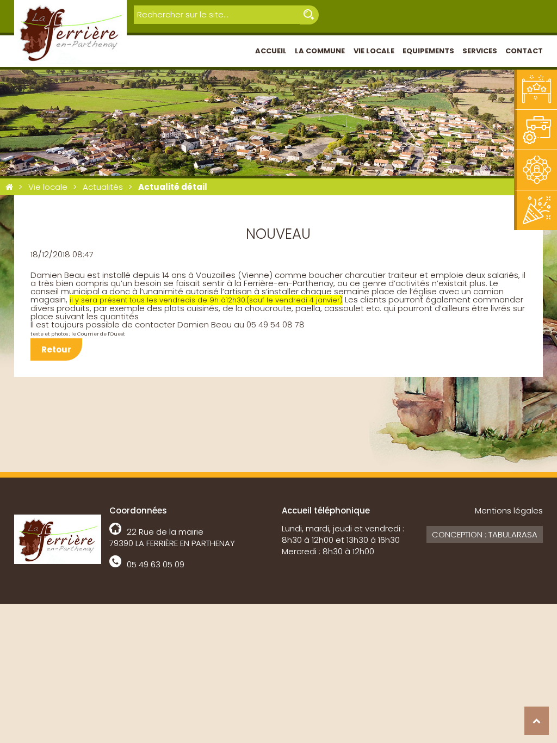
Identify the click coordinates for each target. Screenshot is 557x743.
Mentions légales (509, 510)
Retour (56, 349)
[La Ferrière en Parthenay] (9, 187)
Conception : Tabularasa (484, 534)
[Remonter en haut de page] (536, 721)
